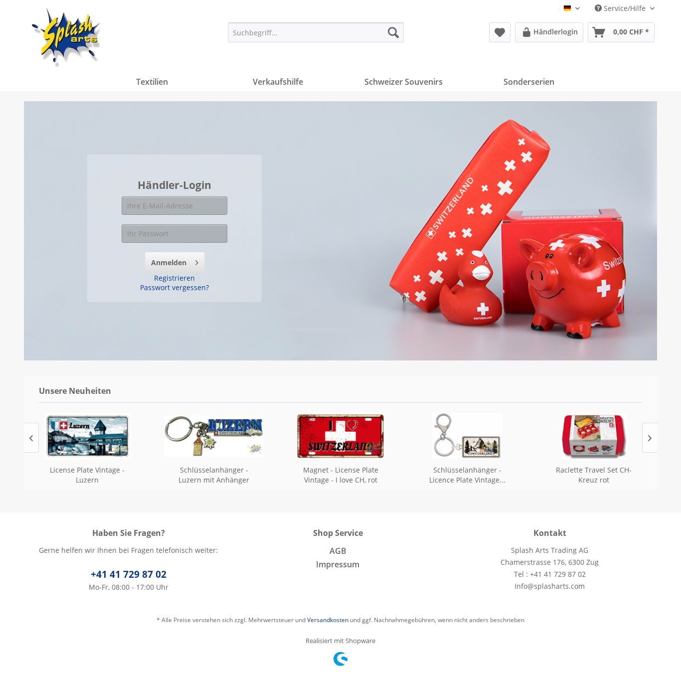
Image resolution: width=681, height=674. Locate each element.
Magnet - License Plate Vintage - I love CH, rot (340, 475)
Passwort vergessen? (174, 287)
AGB (338, 550)
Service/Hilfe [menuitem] (625, 8)
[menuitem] (316, 32)
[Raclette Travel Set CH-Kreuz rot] (593, 436)
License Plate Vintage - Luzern (87, 475)
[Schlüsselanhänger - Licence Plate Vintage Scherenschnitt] (467, 436)
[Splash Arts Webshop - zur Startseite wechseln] (66, 37)
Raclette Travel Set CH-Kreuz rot (594, 475)
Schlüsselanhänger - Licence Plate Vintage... (467, 475)
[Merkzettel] (500, 32)
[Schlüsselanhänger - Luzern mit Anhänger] (214, 436)
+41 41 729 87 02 (129, 574)
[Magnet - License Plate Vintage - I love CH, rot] (340, 436)
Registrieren (174, 278)
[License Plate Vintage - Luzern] (87, 436)
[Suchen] (393, 32)
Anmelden (168, 262)
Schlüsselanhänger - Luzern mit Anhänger (213, 475)
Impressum (337, 564)
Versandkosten (327, 620)
